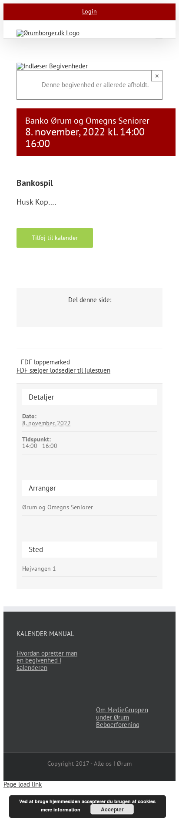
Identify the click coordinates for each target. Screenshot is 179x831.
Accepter (112, 809)
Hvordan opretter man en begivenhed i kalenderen (47, 660)
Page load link (22, 784)
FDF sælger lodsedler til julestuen (63, 370)
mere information (60, 809)
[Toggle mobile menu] (159, 34)
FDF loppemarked (45, 362)
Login (89, 11)
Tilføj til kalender (55, 238)
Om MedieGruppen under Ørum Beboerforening (122, 717)
